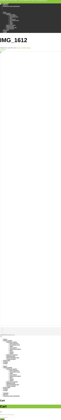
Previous (3, 49)
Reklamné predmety (11, 25)
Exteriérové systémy (14, 20)
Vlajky (11, 18)
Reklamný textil (10, 26)
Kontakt (5, 32)
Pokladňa (6, 393)
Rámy (11, 21)
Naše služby (6, 30)
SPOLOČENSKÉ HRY (11, 27)
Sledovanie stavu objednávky (11, 6)
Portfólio (5, 31)
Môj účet (5, 4)
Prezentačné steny (14, 16)
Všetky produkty (7, 13)
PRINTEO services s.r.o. (8, 334)
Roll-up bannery (13, 15)
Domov (4, 12)
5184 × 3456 (20, 48)
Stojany (11, 22)
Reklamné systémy (10, 14)
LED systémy (13, 19)
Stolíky (11, 24)
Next (1, 50)
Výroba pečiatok (10, 28)
